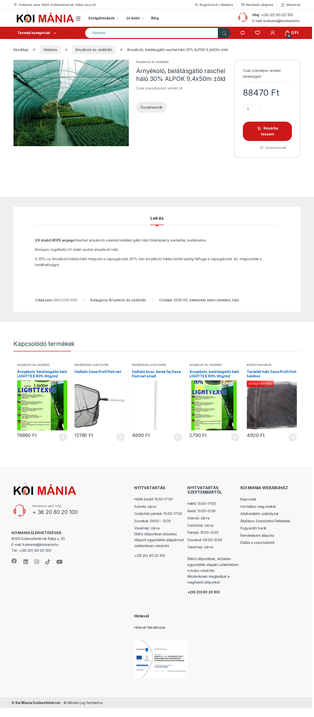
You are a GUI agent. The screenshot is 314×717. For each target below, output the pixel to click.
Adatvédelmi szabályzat (259, 514)
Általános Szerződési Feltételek (265, 521)
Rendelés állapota (259, 5)
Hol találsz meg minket (258, 506)
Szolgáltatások (101, 18)
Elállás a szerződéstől (257, 542)
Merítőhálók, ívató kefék (92, 365)
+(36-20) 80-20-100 (277, 15)
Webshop (293, 5)
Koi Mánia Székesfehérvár (38, 703)
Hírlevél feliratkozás (150, 627)
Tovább (290, 437)
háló (235, 300)
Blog (155, 18)
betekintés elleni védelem (210, 300)
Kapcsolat (248, 499)
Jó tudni (133, 18)
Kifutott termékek (259, 365)
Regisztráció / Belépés (216, 5)
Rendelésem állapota (257, 535)
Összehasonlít (151, 107)
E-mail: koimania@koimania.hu (275, 21)
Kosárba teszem (269, 131)
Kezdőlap (20, 50)
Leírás (157, 218)
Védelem (50, 50)
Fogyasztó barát (253, 528)
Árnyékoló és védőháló (93, 50)
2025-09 (180, 300)
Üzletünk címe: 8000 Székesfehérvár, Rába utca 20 (57, 5)
